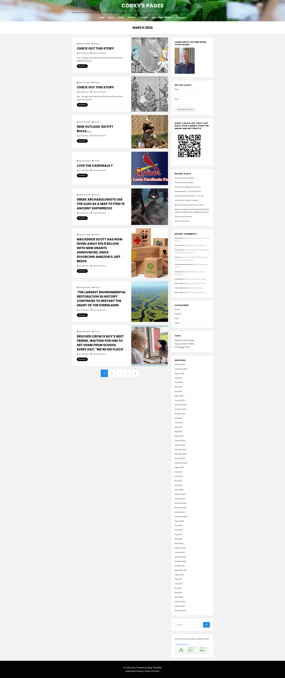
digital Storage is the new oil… (195, 245)
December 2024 (180, 405)
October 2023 (180, 458)
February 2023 (180, 494)
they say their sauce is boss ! (195, 279)
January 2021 (180, 606)
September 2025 (181, 369)
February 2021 (180, 602)
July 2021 (178, 579)
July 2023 (178, 472)
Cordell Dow (179, 279)
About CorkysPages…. (162, 17)
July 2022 (178, 526)
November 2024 (180, 409)
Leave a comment (99, 53)
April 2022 (178, 539)
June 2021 (178, 584)
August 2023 (179, 467)
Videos (121, 17)
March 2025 (179, 396)
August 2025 (179, 374)
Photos (131, 17)
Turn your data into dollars (184, 183)
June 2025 (179, 382)
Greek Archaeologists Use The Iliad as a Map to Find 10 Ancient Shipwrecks (101, 203)
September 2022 (181, 517)
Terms (147, 671)
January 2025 (180, 400)
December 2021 (180, 557)
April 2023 (178, 485)
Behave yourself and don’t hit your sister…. (190, 205)
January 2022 (180, 552)
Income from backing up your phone (187, 187)
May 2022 (178, 535)
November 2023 (180, 454)
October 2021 (180, 566)
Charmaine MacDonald (183, 264)
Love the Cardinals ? (95, 165)
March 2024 (179, 436)
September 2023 (181, 463)
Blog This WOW (184, 340)
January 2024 (180, 445)
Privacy (139, 671)
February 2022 (180, 548)
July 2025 (178, 378)
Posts (111, 17)
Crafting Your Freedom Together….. (187, 200)
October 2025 (180, 364)
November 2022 (180, 508)
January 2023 (180, 499)
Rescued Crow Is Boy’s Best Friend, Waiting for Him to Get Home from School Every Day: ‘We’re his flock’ (100, 343)
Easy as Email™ (184, 344)
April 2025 (178, 391)
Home (101, 17)
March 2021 (179, 597)
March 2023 (179, 490)
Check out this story (95, 48)
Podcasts (143, 17)
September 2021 (181, 570)
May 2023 (178, 481)
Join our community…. (182, 221)
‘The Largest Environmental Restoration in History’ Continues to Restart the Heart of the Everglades (101, 299)
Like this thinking (196, 288)
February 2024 (180, 441)
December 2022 (180, 503)
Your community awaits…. (184, 217)
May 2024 (178, 427)
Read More (82, 66)
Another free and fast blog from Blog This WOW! (192, 639)
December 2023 (180, 450)
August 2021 (179, 575)
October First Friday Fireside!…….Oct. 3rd (189, 196)
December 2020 (180, 611)
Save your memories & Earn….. (185, 178)
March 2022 (179, 543)
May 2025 (178, 387)
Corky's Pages (142, 5)
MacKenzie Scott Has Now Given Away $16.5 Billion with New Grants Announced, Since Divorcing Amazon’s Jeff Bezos (99, 250)
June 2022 (179, 530)
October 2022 (180, 512)
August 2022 (179, 521)
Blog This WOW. (155, 667)
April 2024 (178, 432)
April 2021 (178, 593)
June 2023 (179, 476)
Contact (181, 17)
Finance (177, 257)
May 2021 (178, 588)
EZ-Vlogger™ (182, 347)
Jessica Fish (179, 272)
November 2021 (180, 561)
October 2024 (180, 414)
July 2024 (178, 418)
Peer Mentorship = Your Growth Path (188, 191)
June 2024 (179, 423)
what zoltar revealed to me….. (196, 292)
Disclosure (130, 671)
